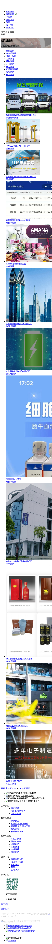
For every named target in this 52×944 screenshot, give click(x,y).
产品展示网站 (12, 69)
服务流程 (15, 829)
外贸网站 (10, 67)
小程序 (9, 17)
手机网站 (10, 61)
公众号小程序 (17, 862)
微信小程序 (11, 56)
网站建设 (10, 14)
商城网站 (10, 59)
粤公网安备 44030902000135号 (26, 921)
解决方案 (10, 20)
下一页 (23, 788)
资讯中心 (10, 22)
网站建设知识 (17, 859)
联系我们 (10, 27)
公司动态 (15, 865)
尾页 (28, 788)
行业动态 (15, 870)
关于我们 (10, 25)
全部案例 (10, 51)
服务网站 (10, 72)
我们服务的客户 (18, 811)
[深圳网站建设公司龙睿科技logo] (17, 7)
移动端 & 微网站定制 (20, 826)
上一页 (9, 788)
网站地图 (5, 909)
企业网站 (10, 64)
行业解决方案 (17, 831)
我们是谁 (15, 808)
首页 (3, 788)
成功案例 (10, 11)
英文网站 (10, 75)
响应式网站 (11, 53)
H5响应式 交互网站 (19, 823)
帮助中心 (15, 867)
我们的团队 (16, 814)
